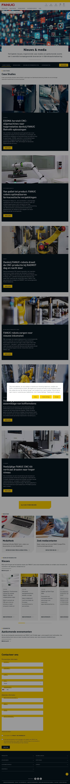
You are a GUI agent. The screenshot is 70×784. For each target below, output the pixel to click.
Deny (35, 397)
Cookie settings (45, 397)
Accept (56, 397)
